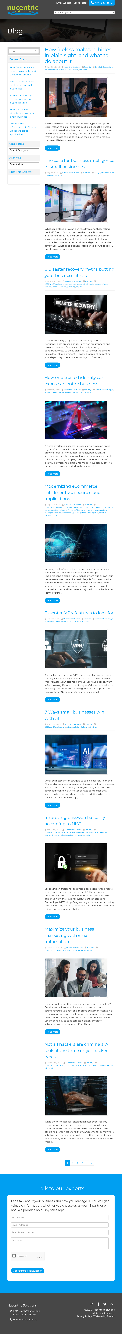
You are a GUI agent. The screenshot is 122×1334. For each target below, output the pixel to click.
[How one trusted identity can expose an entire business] (76, 419)
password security (82, 835)
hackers (102, 1065)
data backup (95, 284)
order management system (74, 513)
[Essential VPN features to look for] (76, 648)
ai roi (69, 727)
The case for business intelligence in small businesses (22, 85)
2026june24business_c (54, 284)
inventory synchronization (95, 510)
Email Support (63, 2)
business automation (74, 507)
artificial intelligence (80, 727)
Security (87, 67)
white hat (49, 1068)
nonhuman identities (82, 392)
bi (113, 172)
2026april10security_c (54, 832)
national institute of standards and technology (84, 832)
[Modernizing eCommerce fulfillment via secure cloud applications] (76, 542)
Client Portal (80, 2)
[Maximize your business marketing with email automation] (76, 977)
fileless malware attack (68, 70)
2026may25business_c (54, 507)
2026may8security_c (104, 619)
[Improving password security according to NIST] (76, 862)
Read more (52, 148)
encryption (61, 621)
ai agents (48, 392)
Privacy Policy (84, 1316)
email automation (86, 950)
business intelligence (53, 175)
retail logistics (92, 513)
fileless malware (51, 70)
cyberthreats (50, 621)
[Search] (36, 51)
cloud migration (106, 507)
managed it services (53, 513)
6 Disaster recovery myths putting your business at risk (21, 99)
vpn (87, 621)
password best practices (64, 835)
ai (65, 727)
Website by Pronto (104, 1316)
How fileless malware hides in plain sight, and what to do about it (23, 71)
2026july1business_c (102, 172)
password (49, 835)
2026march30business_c (55, 950)
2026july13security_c (104, 67)
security (77, 621)
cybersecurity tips (82, 1065)
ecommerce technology (55, 510)
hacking (110, 1065)
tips (83, 621)
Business (86, 172)
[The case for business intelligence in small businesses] (76, 202)
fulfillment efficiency (74, 510)
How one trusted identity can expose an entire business (22, 113)
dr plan (79, 287)
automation (72, 950)
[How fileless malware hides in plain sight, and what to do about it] (76, 97)
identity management (62, 392)
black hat (70, 1065)
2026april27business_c (54, 727)
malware (83, 70)
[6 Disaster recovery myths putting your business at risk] (76, 314)
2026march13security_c (55, 1065)
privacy (70, 621)
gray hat (94, 1065)
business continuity (81, 284)
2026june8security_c (104, 390)
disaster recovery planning (64, 287)
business (68, 284)
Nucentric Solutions (72, 67)
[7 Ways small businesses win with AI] (76, 754)
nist (106, 832)
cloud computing (91, 507)
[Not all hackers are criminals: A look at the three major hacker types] (76, 1095)
